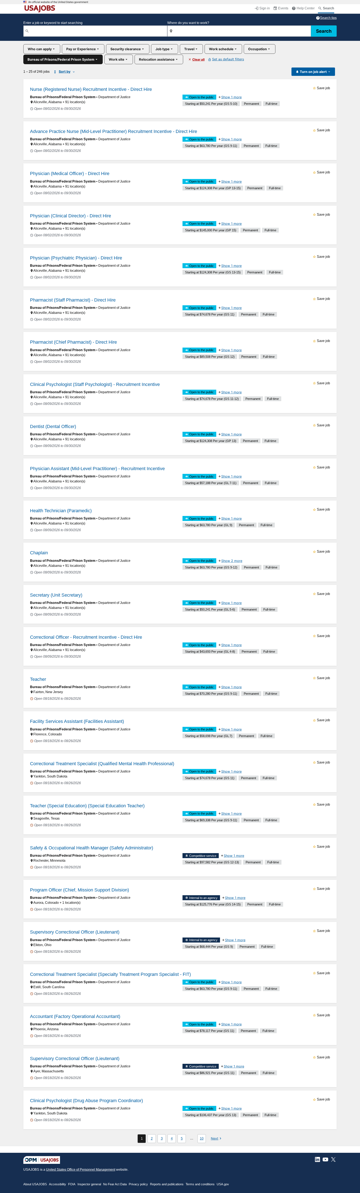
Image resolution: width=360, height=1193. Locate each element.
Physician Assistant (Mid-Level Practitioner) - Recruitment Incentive (97, 468)
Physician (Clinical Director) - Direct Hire (70, 215)
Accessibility (57, 1184)
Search (324, 31)
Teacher (38, 679)
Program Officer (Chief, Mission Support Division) (79, 890)
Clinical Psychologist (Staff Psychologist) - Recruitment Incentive (95, 384)
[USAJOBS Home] (40, 8)
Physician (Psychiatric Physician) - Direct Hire (76, 257)
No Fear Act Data (115, 1184)
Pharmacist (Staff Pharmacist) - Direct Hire (73, 300)
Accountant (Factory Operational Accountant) (75, 1016)
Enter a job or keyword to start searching (52, 23)
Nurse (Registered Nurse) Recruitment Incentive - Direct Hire (91, 89)
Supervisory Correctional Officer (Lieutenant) (74, 932)
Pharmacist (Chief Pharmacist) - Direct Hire (73, 342)
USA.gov (223, 1184)
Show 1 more (231, 97)
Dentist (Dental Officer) (53, 426)
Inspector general (89, 1184)
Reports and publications (167, 1184)
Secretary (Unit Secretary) (56, 595)
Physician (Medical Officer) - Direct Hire (69, 173)
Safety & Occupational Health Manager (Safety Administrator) (91, 847)
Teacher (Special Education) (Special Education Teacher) (87, 805)
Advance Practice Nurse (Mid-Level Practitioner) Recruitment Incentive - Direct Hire (113, 131)
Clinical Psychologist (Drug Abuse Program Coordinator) (86, 1100)
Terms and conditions (200, 1184)
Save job (323, 88)
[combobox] (95, 31)
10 (202, 1138)
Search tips (328, 18)
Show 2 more (231, 561)
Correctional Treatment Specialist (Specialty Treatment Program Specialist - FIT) (110, 974)
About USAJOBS (35, 1184)
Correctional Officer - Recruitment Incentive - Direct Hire (86, 637)
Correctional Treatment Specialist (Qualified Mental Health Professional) (102, 763)
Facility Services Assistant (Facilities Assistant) (77, 721)
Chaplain (39, 552)
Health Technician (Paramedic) (61, 510)
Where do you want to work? (188, 23)
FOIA (71, 1184)
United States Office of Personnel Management (80, 1169)
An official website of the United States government (58, 2)
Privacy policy (138, 1184)
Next (214, 1138)
